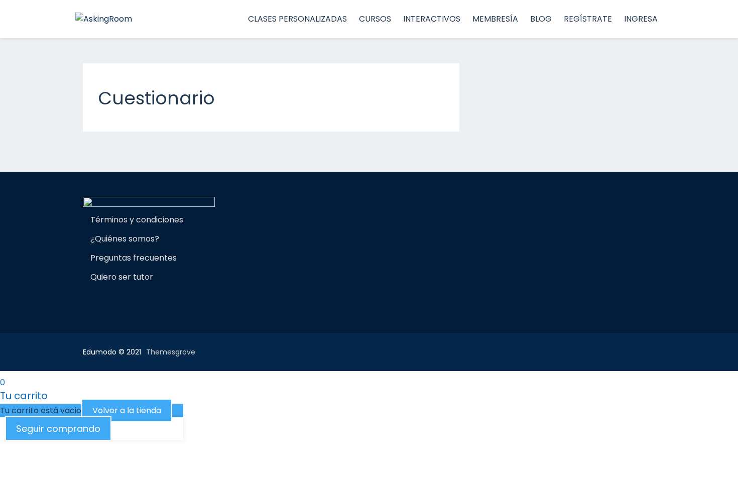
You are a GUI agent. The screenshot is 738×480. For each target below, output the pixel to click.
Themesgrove (170, 352)
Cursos (375, 19)
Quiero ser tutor (121, 277)
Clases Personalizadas (297, 19)
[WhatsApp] (121, 301)
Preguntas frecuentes (133, 258)
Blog (541, 19)
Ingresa (641, 19)
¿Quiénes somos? (124, 239)
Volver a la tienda (126, 410)
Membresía (495, 19)
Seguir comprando (58, 428)
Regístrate (588, 19)
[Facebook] (87, 301)
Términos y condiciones (136, 219)
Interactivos (431, 19)
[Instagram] (104, 301)
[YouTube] (147, 301)
